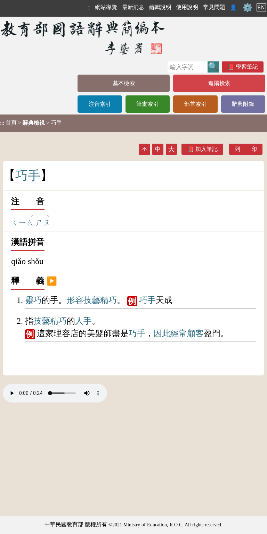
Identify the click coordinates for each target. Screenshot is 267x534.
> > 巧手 (31, 123)
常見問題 (214, 7)
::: (88, 7)
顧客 (195, 333)
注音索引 (100, 104)
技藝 (91, 300)
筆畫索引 (147, 104)
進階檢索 (219, 83)
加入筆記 (206, 149)
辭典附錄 (243, 104)
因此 (162, 333)
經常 (178, 333)
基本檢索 (124, 83)
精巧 (108, 300)
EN (261, 7)
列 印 (246, 149)
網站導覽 (106, 7)
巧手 (147, 300)
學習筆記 (247, 67)
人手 (83, 320)
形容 (75, 300)
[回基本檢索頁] (83, 37)
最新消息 (133, 7)
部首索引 (195, 104)
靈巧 (33, 300)
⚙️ (247, 7)
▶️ (52, 280)
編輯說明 (160, 7)
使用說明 (187, 7)
